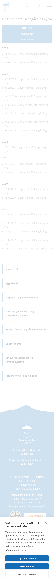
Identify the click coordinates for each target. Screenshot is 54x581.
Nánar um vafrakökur (16, 549)
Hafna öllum (27, 566)
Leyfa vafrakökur (27, 558)
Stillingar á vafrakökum (27, 574)
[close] (46, 523)
